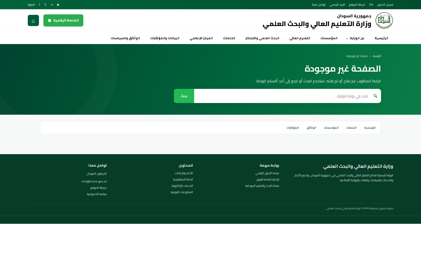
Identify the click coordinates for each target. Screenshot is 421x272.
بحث (184, 96)
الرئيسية (381, 38)
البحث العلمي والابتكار (262, 38)
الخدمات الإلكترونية (182, 185)
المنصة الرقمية (63, 20)
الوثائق (311, 127)
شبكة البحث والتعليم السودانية (262, 185)
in (52, 4)
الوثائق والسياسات (125, 38)
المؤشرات (292, 127)
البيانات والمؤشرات (164, 38)
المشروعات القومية (182, 192)
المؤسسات (328, 38)
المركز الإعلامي (201, 38)
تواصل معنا (318, 4)
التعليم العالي (299, 38)
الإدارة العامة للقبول (267, 179)
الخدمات (229, 38)
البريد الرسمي (337, 4)
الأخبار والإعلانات (184, 173)
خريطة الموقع (357, 4)
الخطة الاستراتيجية (183, 179)
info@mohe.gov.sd (94, 181)
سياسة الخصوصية (97, 194)
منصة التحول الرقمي (267, 173)
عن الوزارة (357, 38)
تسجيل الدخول (385, 4)
